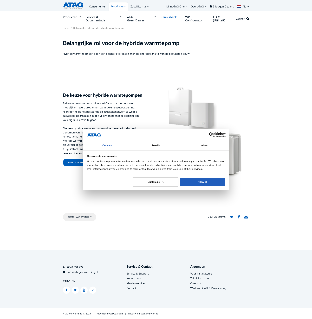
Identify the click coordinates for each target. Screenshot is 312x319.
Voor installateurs (201, 273)
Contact (131, 288)
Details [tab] (156, 145)
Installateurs (118, 6)
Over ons (196, 283)
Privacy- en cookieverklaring (143, 313)
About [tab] (204, 145)
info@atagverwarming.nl (82, 272)
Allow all (202, 182)
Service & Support (138, 273)
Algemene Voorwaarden (110, 313)
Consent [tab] (107, 145)
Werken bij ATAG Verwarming (208, 288)
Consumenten (97, 6)
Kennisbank (134, 278)
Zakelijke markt (139, 6)
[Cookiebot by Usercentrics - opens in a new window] (211, 134)
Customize (154, 182)
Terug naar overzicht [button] (79, 217)
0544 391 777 (75, 267)
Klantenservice (136, 283)
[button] (243, 5)
